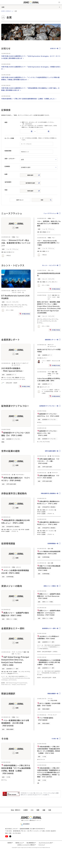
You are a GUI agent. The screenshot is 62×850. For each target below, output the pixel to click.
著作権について (20, 842)
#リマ (12, 252)
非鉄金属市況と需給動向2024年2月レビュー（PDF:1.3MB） (48, 523)
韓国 (53, 372)
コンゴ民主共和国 (52, 700)
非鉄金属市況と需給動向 (12, 526)
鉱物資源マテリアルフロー (13, 439)
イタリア (19, 290)
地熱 (38, 810)
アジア (49, 295)
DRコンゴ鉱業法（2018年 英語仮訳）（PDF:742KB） (48, 704)
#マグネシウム (47, 321)
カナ (49, 299)
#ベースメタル (7, 377)
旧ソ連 (13, 363)
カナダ (49, 375)
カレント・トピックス (12, 302)
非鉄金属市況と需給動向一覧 (49, 493)
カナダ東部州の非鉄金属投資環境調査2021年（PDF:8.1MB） (48, 552)
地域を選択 (30, 191)
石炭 (49, 810)
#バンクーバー (46, 387)
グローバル (51, 270)
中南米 (13, 237)
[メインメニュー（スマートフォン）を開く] (59, 2)
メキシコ (18, 567)
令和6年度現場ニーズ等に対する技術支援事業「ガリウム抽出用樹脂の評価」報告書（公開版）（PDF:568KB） (16, 769)
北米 (58, 297)
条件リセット (19, 200)
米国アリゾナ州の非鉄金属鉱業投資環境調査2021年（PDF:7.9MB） (48, 568)
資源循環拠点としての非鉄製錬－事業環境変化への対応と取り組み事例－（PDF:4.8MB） (48, 662)
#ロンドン (54, 282)
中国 (53, 295)
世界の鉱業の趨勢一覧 (51, 451)
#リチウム (16, 306)
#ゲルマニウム (47, 319)
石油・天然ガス (15, 810)
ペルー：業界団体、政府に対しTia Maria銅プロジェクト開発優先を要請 (49, 223)
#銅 (2, 252)
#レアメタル (46, 441)
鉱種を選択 (30, 175)
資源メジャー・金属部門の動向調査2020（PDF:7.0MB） (15, 614)
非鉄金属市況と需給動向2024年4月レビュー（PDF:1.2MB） (15, 521)
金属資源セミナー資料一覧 (50, 628)
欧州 (13, 290)
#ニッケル (10, 306)
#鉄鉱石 (44, 232)
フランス (14, 292)
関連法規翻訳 (10, 729)
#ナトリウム (55, 319)
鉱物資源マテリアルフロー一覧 (48, 406)
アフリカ (50, 698)
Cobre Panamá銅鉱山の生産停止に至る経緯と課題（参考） (48, 379)
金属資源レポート (11, 374)
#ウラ (23, 379)
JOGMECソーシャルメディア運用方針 (26, 844)
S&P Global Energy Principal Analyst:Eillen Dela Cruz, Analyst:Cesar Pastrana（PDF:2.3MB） (15, 661)
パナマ (53, 373)
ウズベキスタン (20, 474)
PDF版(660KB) (55, 396)
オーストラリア (16, 365)
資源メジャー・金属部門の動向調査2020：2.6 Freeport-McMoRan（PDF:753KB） (48, 612)
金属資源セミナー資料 (12, 668)
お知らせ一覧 (54, 48)
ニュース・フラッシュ (12, 249)
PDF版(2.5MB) (25, 387)
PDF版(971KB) (55, 366)
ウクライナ (19, 363)
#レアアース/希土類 (6, 673)
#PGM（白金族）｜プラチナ (8, 531)
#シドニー (44, 358)
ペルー (17, 237)
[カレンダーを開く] (31, 131)
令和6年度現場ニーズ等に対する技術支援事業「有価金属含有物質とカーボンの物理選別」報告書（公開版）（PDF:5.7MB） (48, 749)
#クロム (39, 422)
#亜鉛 (43, 251)
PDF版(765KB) (55, 330)
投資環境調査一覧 (53, 543)
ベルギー (19, 292)
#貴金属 (17, 377)
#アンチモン (11, 305)
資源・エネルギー (10, 159)
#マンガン (54, 321)
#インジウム (18, 305)
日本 (13, 654)
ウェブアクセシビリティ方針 (46, 842)
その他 (8, 777)
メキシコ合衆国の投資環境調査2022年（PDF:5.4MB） (15, 571)
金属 (3, 7)
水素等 (25, 810)
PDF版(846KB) (55, 289)
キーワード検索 (9, 138)
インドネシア (19, 652)
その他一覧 (55, 739)
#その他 (8, 252)
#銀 (41, 232)
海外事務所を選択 (30, 183)
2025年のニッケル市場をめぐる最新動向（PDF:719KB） (48, 637)
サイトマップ (42, 844)
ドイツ (24, 290)
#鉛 (41, 251)
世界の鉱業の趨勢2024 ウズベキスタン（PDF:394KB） (15, 479)
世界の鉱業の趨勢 (11, 484)
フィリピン (18, 654)
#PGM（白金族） (25, 529)
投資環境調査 (10, 576)
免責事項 (10, 842)
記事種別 (7, 166)
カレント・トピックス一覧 (50, 265)
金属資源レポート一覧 (51, 340)
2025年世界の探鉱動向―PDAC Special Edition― (12, 369)
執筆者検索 (8, 151)
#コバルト (4, 306)
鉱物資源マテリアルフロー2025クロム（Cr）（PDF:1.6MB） (48, 415)
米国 (52, 548)
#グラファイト (17, 379)
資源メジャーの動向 (11, 619)
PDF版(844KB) (25, 314)
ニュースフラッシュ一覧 (51, 213)
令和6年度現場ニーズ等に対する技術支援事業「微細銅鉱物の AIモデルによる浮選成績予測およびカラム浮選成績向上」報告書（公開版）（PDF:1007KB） (48, 772)
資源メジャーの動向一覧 (51, 586)
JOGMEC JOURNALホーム (7, 11)
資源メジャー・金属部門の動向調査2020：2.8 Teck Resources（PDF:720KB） (48, 596)
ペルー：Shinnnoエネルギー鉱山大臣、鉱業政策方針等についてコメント (15, 243)
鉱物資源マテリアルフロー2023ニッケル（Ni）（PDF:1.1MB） (47, 433)
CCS (32, 810)
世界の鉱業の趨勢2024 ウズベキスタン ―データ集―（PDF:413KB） (48, 461)
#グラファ (15, 673)
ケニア (55, 715)
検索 (42, 200)
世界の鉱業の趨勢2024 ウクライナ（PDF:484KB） (48, 476)
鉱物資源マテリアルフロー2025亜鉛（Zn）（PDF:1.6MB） (15, 434)
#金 (5, 252)
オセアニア (25, 363)
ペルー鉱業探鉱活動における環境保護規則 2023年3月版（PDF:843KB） (15, 723)
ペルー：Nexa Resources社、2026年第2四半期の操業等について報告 (48, 242)
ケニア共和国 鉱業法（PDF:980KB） (45, 719)
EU (15, 290)
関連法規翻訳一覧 (53, 693)
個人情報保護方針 (31, 842)
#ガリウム (24, 305)
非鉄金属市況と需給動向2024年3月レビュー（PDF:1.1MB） (48, 502)
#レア (21, 306)
